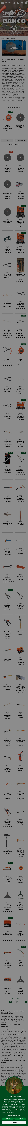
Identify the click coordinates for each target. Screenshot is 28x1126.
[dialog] (14, 563)
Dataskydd (10, 1115)
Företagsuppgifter (16, 1115)
